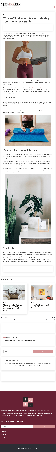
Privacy (3, 437)
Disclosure (3, 434)
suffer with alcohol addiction (38, 87)
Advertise (10, 340)
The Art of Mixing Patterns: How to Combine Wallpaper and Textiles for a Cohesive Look (12, 307)
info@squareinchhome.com (28, 340)
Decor (4, 14)
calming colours (16, 109)
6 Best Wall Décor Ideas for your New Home (40, 306)
